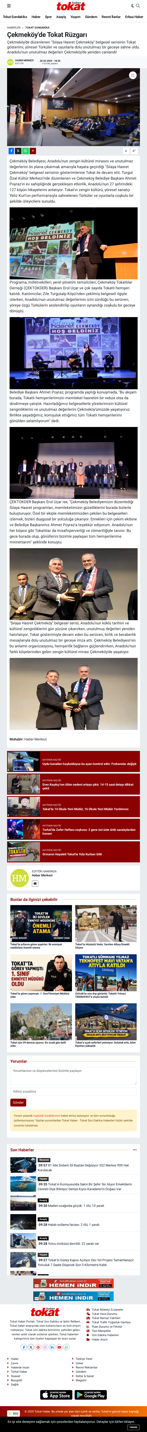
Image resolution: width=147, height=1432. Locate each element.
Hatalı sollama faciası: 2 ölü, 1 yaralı (69, 1225)
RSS (15, 1413)
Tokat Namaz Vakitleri (106, 1318)
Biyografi (16, 1380)
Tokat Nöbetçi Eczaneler (107, 1309)
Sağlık (15, 1384)
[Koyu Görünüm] (132, 5)
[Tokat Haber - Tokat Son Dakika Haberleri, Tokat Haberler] (71, 5)
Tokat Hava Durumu (104, 1314)
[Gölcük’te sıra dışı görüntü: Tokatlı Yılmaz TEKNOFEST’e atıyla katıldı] (106, 972)
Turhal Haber (19, 1371)
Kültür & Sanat (85, 1376)
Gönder (18, 1102)
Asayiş (61, 17)
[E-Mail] (35, 883)
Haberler (13, 27)
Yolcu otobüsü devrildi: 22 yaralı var (69, 1244)
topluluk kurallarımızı (47, 1115)
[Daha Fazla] (33, 151)
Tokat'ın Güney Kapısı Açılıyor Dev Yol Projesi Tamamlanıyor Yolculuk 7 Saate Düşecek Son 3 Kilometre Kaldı (86, 1262)
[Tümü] (135, 1150)
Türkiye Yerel (84, 1359)
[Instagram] (45, 1347)
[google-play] (91, 1394)
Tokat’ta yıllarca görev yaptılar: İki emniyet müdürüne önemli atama (36, 946)
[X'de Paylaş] (18, 151)
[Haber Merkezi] (19, 878)
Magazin (81, 1380)
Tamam (133, 1427)
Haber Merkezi (42, 875)
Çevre (14, 1363)
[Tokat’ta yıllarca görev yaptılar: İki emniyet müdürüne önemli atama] (41, 923)
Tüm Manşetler (101, 1331)
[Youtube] (59, 1347)
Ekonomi (44, 1159)
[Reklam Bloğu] (73, 1283)
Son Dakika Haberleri (105, 1335)
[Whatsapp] (66, 1347)
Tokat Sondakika (15, 17)
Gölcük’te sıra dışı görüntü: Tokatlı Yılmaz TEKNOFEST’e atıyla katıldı (100, 995)
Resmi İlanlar (111, 17)
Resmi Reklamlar (86, 1367)
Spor (48, 17)
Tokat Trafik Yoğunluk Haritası (111, 1322)
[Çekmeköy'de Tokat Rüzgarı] (73, 107)
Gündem (91, 17)
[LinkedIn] (52, 1347)
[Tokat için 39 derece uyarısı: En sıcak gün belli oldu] (41, 1021)
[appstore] (56, 1394)
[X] (31, 1347)
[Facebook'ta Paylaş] (11, 151)
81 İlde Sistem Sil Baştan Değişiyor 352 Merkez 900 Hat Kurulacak (83, 1167)
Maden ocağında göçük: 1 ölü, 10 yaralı (71, 1206)
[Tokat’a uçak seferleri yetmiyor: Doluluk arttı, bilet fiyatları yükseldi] (106, 1021)
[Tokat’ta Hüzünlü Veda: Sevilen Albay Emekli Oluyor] (106, 923)
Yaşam (75, 17)
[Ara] (138, 5)
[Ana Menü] (9, 6)
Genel (79, 1363)
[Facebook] (24, 1347)
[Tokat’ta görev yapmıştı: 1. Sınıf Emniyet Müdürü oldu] (41, 972)
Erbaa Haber (134, 17)
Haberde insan (20, 1367)
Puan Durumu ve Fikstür (107, 1326)
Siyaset (15, 1376)
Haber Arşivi (100, 1339)
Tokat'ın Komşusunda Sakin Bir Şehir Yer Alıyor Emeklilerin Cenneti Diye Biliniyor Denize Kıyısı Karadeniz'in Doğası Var (84, 1186)
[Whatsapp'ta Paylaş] (25, 151)
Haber (36, 17)
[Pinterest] (38, 1347)
